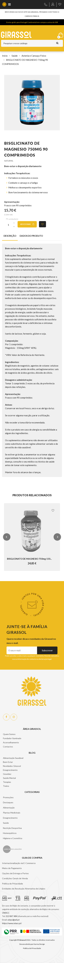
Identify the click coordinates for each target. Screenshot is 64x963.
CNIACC (5, 913)
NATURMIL (8, 161)
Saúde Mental (9, 778)
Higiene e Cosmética (12, 838)
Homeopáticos (10, 833)
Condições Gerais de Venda (15, 878)
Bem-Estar (8, 762)
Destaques (8, 802)
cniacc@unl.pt (13, 920)
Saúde (6, 823)
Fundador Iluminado (12, 738)
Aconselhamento (11, 742)
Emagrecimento (10, 770)
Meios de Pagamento (12, 868)
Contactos (8, 746)
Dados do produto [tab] (31, 235)
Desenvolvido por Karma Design (32, 944)
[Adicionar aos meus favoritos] (42, 224)
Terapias (7, 782)
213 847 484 (11, 916)
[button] (6, 537)
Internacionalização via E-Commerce (19, 863)
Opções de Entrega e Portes (15, 873)
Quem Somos (9, 734)
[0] (60, 34)
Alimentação (9, 807)
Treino (6, 786)
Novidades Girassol (12, 766)
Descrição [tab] (10, 235)
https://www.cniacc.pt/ (12, 923)
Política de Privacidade (12, 883)
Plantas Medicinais (11, 812)
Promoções (8, 797)
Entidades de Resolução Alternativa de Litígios (23, 888)
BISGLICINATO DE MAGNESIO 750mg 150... (29, 558)
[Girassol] (23, 35)
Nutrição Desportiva (12, 828)
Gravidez (7, 774)
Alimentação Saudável (13, 758)
